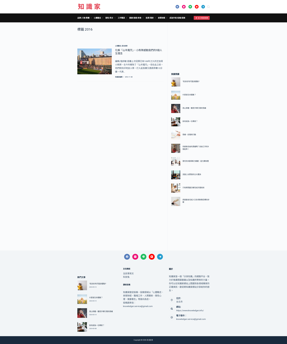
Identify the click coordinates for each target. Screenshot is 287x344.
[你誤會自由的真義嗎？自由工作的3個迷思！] (175, 148)
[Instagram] (184, 7)
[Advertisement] (190, 44)
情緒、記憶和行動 (189, 135)
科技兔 (126, 277)
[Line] (190, 7)
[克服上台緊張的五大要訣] (175, 174)
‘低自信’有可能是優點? (191, 82)
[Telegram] (203, 7)
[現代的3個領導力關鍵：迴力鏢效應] (175, 161)
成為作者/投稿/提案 (177, 18)
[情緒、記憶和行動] (175, 135)
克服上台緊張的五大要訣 (192, 174)
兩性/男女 (109, 18)
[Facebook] (177, 7)
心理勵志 (118, 46)
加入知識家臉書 (203, 18)
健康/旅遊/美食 (135, 18)
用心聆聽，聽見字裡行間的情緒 (194, 108)
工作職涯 (121, 18)
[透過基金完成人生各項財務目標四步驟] (175, 201)
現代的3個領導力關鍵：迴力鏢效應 (196, 161)
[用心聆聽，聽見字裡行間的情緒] (175, 108)
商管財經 (161, 18)
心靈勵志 (97, 18)
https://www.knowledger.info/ (190, 310)
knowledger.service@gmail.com (191, 319)
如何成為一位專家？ (190, 121)
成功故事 (124, 46)
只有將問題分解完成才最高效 (193, 188)
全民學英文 (128, 273)
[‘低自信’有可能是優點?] (175, 81)
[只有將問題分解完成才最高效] (175, 188)
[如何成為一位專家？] (175, 121)
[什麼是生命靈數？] (175, 95)
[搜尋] (208, 6)
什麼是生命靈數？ (189, 95)
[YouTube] (197, 7)
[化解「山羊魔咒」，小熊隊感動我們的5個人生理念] (94, 61)
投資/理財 (150, 18)
